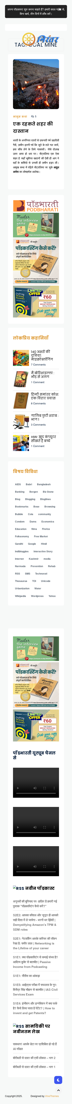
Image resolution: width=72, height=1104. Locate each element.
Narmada (20, 566)
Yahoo (52, 596)
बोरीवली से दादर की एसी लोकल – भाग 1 (34, 1067)
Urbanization (22, 588)
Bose (36, 506)
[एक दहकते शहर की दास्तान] (36, 86)
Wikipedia (20, 596)
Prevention (37, 566)
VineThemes (52, 1096)
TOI (34, 581)
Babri (29, 484)
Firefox (46, 529)
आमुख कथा (20, 116)
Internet (19, 559)
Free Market (41, 536)
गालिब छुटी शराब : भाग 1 (44, 417)
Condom (20, 521)
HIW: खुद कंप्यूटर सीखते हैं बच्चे (43, 439)
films (34, 529)
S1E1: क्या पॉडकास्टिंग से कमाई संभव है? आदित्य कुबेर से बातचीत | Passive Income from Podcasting (35, 962)
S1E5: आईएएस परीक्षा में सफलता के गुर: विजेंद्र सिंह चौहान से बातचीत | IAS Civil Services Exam (35, 989)
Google (32, 543)
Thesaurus (21, 581)
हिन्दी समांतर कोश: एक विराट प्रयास (45, 396)
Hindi (44, 543)
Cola (30, 514)
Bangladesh (44, 484)
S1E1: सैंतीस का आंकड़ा (26, 975)
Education (20, 529)
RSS (17, 573)
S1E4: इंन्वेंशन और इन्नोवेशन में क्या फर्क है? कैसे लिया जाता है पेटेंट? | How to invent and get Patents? (35, 1008)
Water (37, 588)
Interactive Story (43, 551)
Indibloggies (22, 551)
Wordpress (37, 596)
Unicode (45, 581)
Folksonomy (22, 536)
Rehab (51, 566)
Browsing (49, 506)
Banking (19, 491)
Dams (33, 521)
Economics (47, 521)
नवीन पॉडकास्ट (40, 888)
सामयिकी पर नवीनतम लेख (31, 1029)
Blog (17, 499)
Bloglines (45, 499)
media (47, 559)
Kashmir (34, 559)
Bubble (19, 514)
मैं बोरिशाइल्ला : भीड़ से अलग (42, 375)
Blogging (30, 499)
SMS (27, 573)
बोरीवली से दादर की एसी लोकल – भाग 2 (34, 1058)
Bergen (33, 491)
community (44, 514)
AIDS (18, 484)
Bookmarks (21, 506)
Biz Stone (48, 491)
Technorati (41, 573)
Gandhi (19, 543)
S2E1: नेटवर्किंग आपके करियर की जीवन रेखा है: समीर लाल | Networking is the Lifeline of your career (35, 943)
